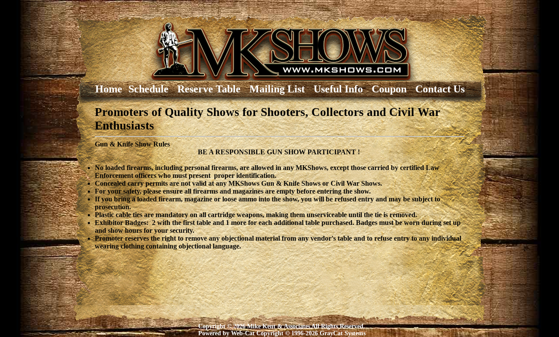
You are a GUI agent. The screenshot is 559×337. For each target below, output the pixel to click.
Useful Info (342, 89)
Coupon (393, 89)
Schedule (152, 89)
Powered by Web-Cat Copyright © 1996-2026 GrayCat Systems (282, 333)
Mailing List (281, 89)
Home (98, 89)
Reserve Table (212, 89)
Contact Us (440, 89)
